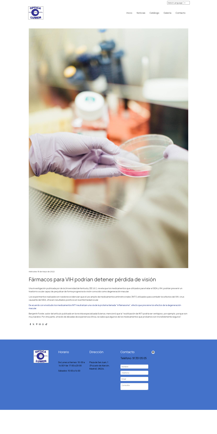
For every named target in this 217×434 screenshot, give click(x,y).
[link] (35, 12)
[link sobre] (41, 356)
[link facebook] (153, 352)
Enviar (134, 394)
